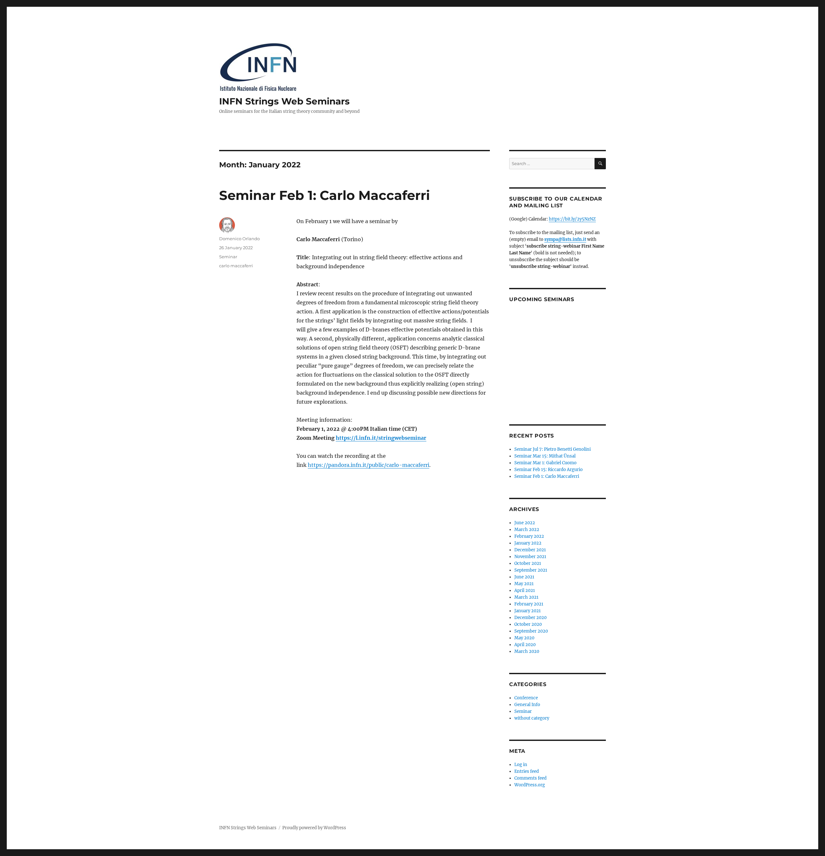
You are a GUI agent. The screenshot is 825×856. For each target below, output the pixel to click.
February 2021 (528, 604)
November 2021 (530, 556)
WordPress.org (529, 785)
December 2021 (530, 550)
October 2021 (527, 563)
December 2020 (530, 617)
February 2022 (529, 536)
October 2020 (528, 624)
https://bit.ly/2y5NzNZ (572, 219)
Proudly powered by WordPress (314, 828)
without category (531, 718)
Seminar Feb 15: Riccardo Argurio (548, 469)
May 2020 (524, 638)
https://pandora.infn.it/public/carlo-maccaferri (368, 465)
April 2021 (524, 590)
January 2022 (527, 543)
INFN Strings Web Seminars (284, 101)
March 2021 (526, 597)
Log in (520, 764)
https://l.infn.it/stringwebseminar (381, 438)
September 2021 (530, 570)
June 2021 (524, 577)
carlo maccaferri (236, 265)
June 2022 (524, 523)
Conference (526, 698)
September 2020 (531, 631)
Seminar (228, 256)
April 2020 (525, 644)
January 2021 (527, 611)
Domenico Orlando (239, 238)
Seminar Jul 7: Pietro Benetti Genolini (552, 449)
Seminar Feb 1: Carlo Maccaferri (324, 195)
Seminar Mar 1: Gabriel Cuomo (545, 463)
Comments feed (530, 778)
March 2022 (526, 529)
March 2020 (526, 651)
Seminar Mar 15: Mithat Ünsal (545, 456)
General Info (527, 704)
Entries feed (526, 771)
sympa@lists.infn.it (565, 239)
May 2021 (524, 583)
